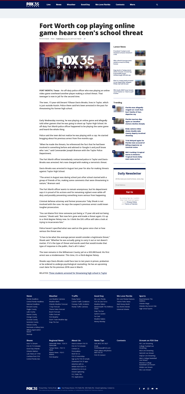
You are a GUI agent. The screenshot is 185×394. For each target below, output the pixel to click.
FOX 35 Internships (78, 356)
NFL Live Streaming (146, 343)
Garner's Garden (99, 314)
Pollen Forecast (54, 314)
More (132, 4)
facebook (139, 388)
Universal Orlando (123, 309)
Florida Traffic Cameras (80, 307)
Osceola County (32, 320)
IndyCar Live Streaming (147, 356)
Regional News (56, 340)
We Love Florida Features (126, 299)
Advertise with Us (78, 364)
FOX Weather (53, 317)
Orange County (32, 317)
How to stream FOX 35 (80, 343)
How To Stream (32, 343)
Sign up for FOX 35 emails (81, 359)
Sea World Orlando (123, 307)
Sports (142, 296)
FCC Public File (77, 374)
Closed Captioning (78, 372)
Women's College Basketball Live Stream (147, 364)
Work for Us (76, 354)
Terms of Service (131, 204)
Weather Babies (99, 304)
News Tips (99, 340)
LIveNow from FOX (33, 356)
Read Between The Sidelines (146, 300)
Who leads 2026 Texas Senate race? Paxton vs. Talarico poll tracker (123, 91)
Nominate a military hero (35, 327)
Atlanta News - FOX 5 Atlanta (56, 353)
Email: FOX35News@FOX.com (102, 347)
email (156, 388)
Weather (53, 296)
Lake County (31, 312)
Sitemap (29, 334)
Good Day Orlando (33, 349)
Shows (30, 340)
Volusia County (32, 325)
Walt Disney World (123, 304)
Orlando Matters (32, 351)
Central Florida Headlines (35, 302)
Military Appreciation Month (34, 331)
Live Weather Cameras (57, 299)
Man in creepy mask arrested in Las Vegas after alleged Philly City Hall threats (123, 82)
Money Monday (99, 321)
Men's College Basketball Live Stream (148, 359)
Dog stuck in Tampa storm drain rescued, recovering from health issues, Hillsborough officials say (122, 72)
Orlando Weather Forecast (58, 304)
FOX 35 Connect (99, 355)
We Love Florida (99, 299)
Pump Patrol (76, 299)
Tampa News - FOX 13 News (57, 349)
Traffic (75, 296)
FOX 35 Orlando (44, 39)
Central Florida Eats (33, 359)
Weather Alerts (54, 302)
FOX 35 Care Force (100, 302)
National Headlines (33, 304)
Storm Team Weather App (58, 320)
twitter (144, 388)
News (52, 39)
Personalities (76, 351)
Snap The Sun (54, 322)
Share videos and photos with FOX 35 (102, 351)
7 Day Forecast (54, 307)
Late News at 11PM (33, 354)
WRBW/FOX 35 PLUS (79, 369)
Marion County (32, 314)
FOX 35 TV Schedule (33, 346)
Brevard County (32, 307)
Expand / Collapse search (157, 4)
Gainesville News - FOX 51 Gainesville (58, 344)
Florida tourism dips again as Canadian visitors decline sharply (135, 121)
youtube (152, 388)
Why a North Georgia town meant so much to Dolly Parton (122, 62)
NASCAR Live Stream (146, 353)
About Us (76, 340)
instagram (148, 388)
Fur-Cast (97, 316)
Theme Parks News (123, 302)
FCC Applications (77, 377)
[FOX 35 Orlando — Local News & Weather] (34, 4)
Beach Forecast (54, 312)
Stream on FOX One (148, 340)
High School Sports (145, 309)
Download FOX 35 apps (80, 361)
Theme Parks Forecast (57, 309)
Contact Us (75, 349)
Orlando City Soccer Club (147, 306)
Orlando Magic (144, 303)
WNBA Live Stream (146, 367)
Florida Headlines (32, 299)
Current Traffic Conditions (81, 302)
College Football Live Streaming (146, 347)
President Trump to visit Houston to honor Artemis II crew (122, 52)
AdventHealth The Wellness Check (103, 308)
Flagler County (32, 309)
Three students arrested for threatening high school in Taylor (78, 273)
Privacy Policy (132, 202)
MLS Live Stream (145, 370)
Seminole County (32, 322)
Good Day (99, 296)
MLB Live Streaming (146, 351)
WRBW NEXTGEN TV (79, 367)
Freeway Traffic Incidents (80, 304)
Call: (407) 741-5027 (101, 343)
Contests (121, 340)
